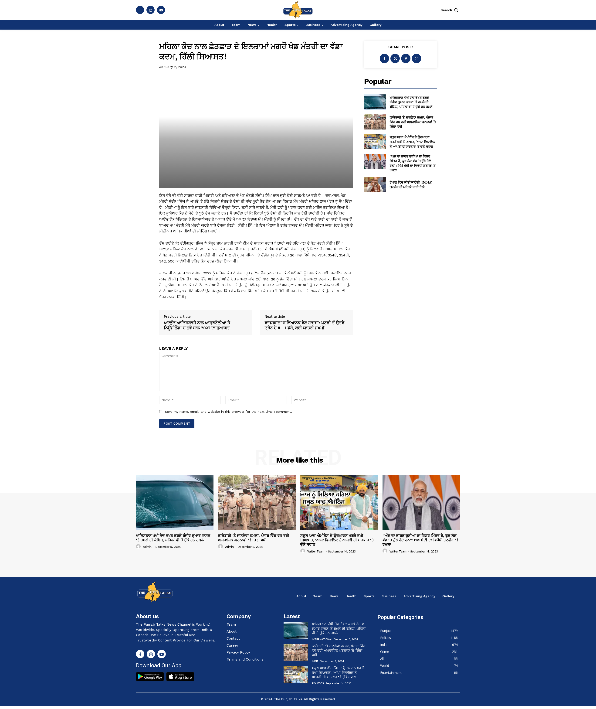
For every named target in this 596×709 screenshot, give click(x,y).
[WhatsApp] (416, 58)
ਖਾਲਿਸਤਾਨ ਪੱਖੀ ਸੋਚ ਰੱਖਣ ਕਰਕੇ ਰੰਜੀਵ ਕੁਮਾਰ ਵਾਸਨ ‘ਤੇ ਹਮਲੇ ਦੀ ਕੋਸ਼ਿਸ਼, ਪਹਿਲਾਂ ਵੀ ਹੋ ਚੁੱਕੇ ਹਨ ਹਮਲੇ (411, 102)
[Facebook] (140, 10)
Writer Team (315, 551)
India (315, 661)
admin (147, 547)
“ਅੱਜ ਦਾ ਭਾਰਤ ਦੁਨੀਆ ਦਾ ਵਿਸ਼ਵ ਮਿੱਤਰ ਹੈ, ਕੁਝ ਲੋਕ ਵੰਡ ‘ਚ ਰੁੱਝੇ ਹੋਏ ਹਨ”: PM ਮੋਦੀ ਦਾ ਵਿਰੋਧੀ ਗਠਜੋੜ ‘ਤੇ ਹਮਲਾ (413, 163)
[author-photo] (139, 546)
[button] (450, 10)
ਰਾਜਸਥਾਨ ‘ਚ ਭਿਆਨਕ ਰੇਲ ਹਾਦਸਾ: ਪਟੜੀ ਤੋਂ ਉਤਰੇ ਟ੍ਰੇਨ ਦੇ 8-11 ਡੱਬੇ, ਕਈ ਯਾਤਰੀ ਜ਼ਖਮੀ (304, 325)
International (322, 639)
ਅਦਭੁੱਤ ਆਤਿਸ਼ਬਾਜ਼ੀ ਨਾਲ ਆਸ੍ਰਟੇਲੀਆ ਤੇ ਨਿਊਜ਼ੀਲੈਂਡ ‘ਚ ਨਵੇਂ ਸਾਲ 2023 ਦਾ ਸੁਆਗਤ (197, 325)
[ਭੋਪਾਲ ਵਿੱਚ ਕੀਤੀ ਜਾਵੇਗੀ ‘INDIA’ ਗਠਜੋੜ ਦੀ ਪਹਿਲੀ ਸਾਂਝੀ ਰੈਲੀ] (375, 184)
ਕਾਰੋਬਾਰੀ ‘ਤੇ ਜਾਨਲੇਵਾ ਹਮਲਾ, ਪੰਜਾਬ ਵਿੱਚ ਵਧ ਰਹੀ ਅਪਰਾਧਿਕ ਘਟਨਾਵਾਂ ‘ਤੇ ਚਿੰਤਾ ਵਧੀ (413, 122)
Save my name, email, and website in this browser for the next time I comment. (228, 411)
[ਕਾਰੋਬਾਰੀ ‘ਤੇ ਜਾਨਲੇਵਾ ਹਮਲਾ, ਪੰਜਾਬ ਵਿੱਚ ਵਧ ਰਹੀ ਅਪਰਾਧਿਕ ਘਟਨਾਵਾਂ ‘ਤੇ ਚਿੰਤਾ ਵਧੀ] (375, 122)
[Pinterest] (405, 58)
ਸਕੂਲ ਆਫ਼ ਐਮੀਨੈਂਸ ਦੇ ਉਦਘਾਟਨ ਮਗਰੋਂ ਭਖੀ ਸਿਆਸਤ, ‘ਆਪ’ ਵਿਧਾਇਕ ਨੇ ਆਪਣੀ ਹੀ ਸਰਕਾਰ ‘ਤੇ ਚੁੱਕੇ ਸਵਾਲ (412, 141)
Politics (318, 683)
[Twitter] (395, 58)
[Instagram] (150, 10)
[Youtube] (161, 10)
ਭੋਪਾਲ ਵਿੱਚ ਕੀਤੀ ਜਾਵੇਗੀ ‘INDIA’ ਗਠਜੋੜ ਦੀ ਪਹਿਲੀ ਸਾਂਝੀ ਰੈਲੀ (411, 184)
